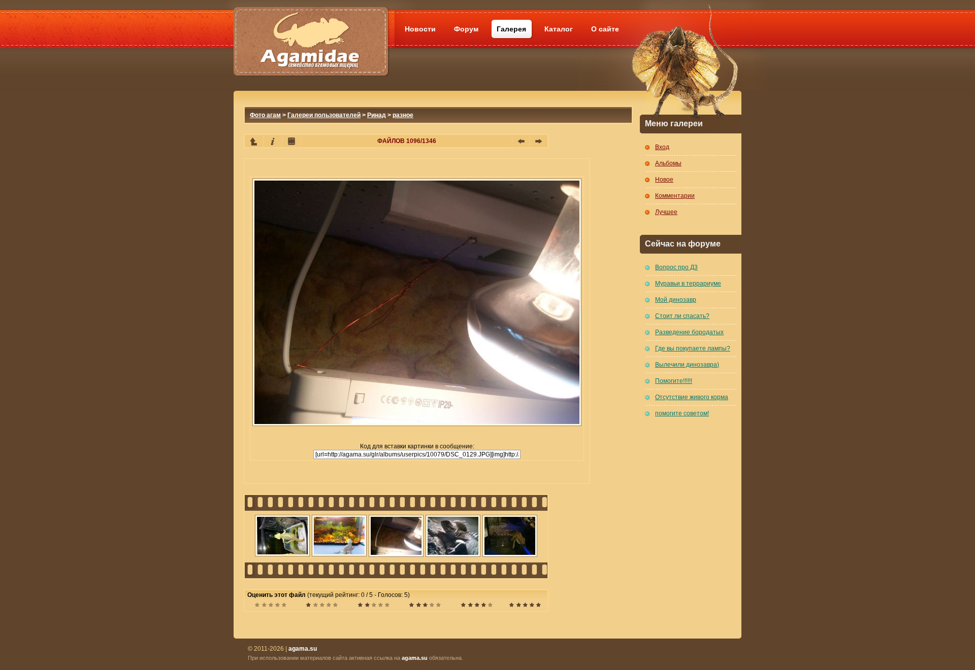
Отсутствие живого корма (691, 397)
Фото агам (265, 115)
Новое (664, 179)
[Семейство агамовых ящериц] (310, 29)
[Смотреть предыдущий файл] (521, 141)
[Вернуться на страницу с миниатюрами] (254, 141)
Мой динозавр (675, 299)
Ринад (376, 115)
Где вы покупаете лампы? (692, 348)
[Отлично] (476, 606)
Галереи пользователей (324, 115)
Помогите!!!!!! (673, 380)
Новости (420, 29)
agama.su (415, 658)
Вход (662, 147)
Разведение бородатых (689, 332)
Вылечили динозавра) (687, 364)
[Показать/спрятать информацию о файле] (273, 141)
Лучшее (666, 212)
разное (403, 115)
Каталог (558, 29)
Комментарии (675, 195)
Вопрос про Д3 (676, 267)
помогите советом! (682, 413)
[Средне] (373, 606)
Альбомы (668, 163)
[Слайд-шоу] (291, 141)
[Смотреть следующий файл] (538, 141)
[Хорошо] (424, 606)
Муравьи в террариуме (688, 283)
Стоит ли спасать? (682, 316)
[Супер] (524, 606)
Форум (466, 29)
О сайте (605, 29)
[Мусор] (270, 606)
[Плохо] (321, 606)
